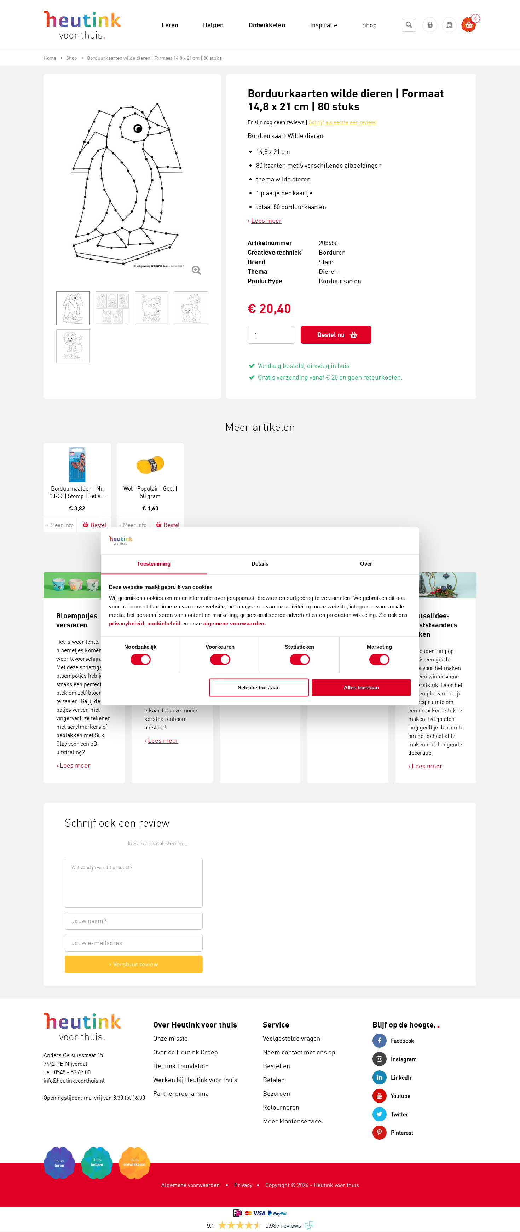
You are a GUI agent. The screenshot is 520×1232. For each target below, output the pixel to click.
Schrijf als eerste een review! (343, 122)
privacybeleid (126, 624)
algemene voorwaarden (234, 624)
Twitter (399, 1114)
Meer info (62, 524)
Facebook (402, 1040)
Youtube (400, 1095)
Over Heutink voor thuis (195, 1024)
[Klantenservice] (449, 25)
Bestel (98, 524)
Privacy (243, 1184)
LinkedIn (402, 1077)
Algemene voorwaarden (190, 1184)
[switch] (220, 659)
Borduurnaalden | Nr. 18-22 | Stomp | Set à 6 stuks (77, 496)
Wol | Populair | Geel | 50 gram (150, 492)
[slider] (88, 842)
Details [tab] (260, 564)
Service (276, 1024)
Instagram (404, 1059)
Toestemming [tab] (154, 564)
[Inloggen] (430, 25)
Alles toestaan (361, 688)
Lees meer (266, 220)
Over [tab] (366, 564)
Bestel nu (331, 335)
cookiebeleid (164, 624)
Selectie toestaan (259, 688)
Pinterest (402, 1132)
